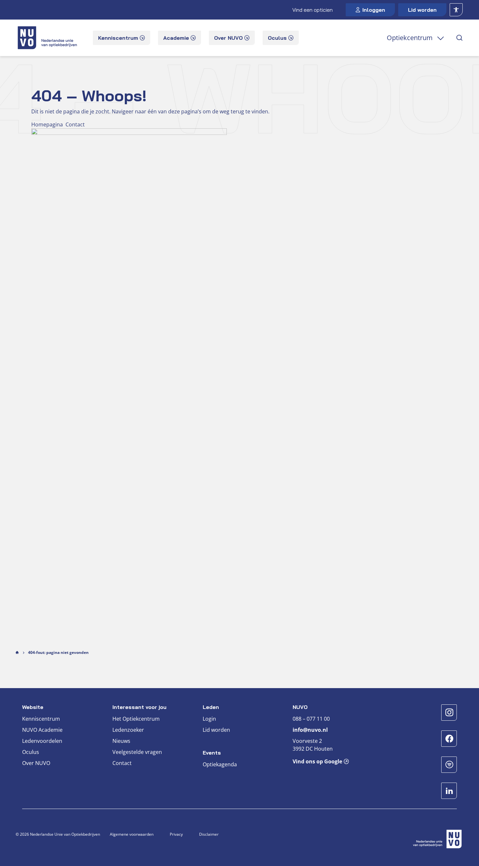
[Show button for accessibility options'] (456, 9)
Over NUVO (36, 763)
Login (209, 718)
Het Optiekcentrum (136, 718)
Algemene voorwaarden (131, 834)
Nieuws (121, 740)
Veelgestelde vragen (137, 752)
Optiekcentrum (410, 37)
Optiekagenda (220, 764)
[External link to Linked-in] (449, 791)
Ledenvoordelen (42, 740)
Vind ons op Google (317, 761)
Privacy (176, 834)
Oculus (30, 752)
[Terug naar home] (48, 38)
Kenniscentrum (41, 718)
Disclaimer (209, 834)
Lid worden (422, 10)
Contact (122, 763)
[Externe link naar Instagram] (449, 712)
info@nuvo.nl (310, 729)
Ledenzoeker (128, 729)
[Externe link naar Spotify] (449, 765)
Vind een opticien (312, 10)
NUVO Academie (42, 729)
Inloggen (373, 10)
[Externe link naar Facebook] (449, 738)
